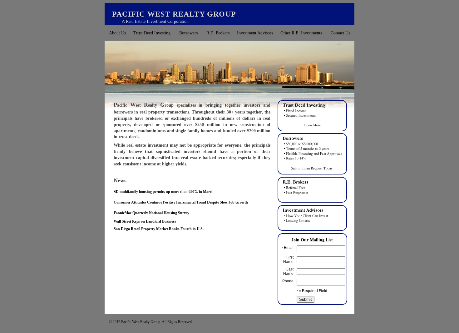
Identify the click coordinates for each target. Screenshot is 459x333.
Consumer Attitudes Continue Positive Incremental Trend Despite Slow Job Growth (181, 202)
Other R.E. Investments (301, 33)
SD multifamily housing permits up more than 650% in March (164, 191)
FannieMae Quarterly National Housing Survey (151, 213)
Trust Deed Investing (151, 33)
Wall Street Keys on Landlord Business (145, 221)
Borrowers (188, 33)
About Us (117, 33)
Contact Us (340, 33)
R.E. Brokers (218, 33)
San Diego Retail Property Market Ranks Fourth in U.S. (159, 229)
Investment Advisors (255, 33)
